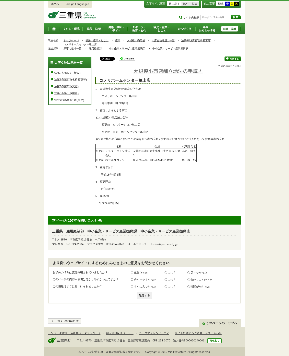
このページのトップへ (221, 323)
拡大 (194, 3)
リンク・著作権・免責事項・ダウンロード (74, 333)
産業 (117, 40)
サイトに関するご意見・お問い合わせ (198, 333)
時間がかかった (200, 286)
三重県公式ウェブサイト (72, 14)
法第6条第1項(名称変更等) (196, 40)
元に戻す (174, 3)
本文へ (55, 4)
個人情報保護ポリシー (119, 333)
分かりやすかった (145, 279)
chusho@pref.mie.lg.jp (164, 244)
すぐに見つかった (145, 286)
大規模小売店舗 (136, 40)
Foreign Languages (77, 4)
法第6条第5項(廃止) (66, 93)
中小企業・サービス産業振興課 (127, 48)
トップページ (71, 40)
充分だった (141, 272)
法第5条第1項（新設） (68, 72)
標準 (221, 3)
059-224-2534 (75, 244)
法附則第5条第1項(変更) (69, 100)
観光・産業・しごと (97, 40)
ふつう (172, 272)
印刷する (233, 58)
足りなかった (199, 272)
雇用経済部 (95, 48)
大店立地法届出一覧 (163, 40)
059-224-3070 (161, 340)
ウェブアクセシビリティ (154, 333)
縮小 (186, 3)
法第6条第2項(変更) (66, 86)
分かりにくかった (202, 279)
